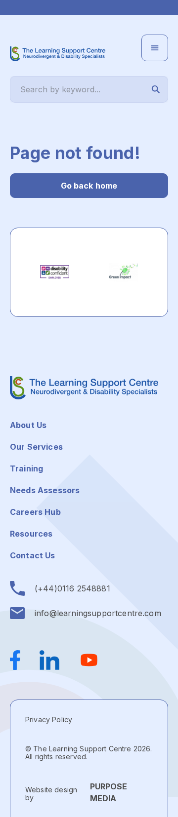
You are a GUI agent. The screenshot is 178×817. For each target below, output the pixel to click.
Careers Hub (35, 512)
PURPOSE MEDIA (109, 792)
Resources (31, 534)
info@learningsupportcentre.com (98, 613)
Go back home (89, 186)
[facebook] (20, 660)
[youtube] (89, 660)
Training (26, 468)
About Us (28, 425)
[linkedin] (49, 660)
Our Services (36, 447)
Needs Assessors (45, 490)
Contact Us (32, 555)
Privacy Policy (48, 719)
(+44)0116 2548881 (72, 588)
